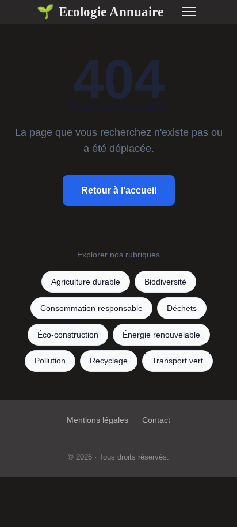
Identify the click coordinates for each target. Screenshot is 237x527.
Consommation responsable (91, 308)
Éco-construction (67, 335)
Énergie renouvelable (161, 335)
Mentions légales (97, 419)
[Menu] (188, 11)
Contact (156, 419)
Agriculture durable (85, 282)
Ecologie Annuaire (100, 11)
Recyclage (109, 361)
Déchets (182, 308)
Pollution (50, 361)
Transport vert (177, 361)
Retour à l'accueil (118, 190)
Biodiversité (165, 282)
